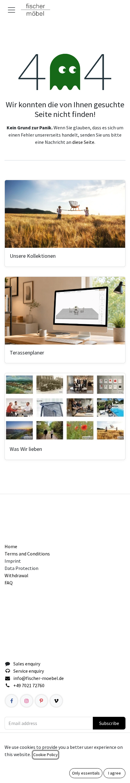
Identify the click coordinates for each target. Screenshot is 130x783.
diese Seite (83, 142)
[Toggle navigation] (11, 9)
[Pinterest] (41, 701)
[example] (56, 701)
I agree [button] (114, 773)
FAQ (9, 583)
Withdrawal (16, 575)
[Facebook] (11, 701)
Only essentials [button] (86, 773)
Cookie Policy (45, 754)
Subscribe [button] (109, 723)
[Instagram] (27, 701)
